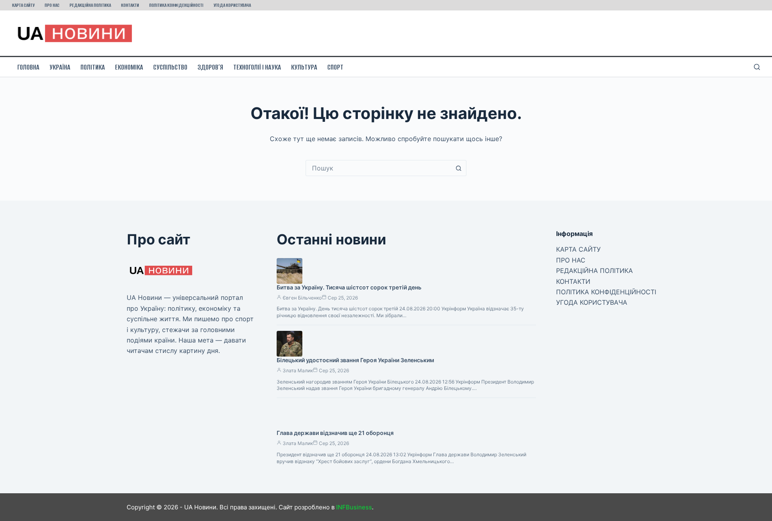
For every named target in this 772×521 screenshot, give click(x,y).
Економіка (129, 67)
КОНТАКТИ (130, 5)
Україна (59, 67)
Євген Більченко (302, 298)
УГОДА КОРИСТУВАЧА (232, 5)
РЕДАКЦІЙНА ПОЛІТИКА (90, 5)
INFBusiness (354, 507)
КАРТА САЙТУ (23, 5)
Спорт (335, 67)
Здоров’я (210, 67)
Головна (28, 67)
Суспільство (170, 67)
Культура (304, 67)
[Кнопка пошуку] (458, 168)
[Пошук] (757, 67)
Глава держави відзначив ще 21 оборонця (335, 432)
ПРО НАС (52, 5)
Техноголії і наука (257, 67)
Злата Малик (298, 370)
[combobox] (378, 168)
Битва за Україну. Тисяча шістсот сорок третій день (349, 287)
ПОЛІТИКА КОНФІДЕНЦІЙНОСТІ (176, 5)
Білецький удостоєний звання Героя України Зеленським (355, 360)
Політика (92, 67)
